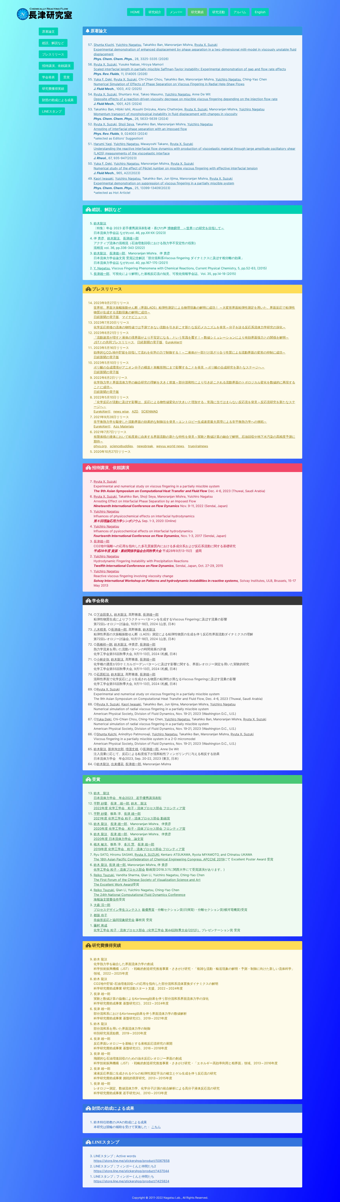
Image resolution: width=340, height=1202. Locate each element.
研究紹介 (155, 12)
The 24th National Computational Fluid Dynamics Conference (139, 895)
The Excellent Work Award (113, 884)
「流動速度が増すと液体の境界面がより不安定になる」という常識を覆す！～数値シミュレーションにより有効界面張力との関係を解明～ (191, 337)
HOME (135, 12)
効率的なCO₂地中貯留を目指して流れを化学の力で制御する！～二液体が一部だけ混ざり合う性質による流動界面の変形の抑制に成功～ (189, 352)
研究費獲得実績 (53, 89)
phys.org (100, 446)
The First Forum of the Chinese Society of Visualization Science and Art (147, 880)
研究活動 (218, 12)
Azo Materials (123, 426)
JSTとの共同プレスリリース (114, 342)
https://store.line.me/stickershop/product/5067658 (132, 1161)
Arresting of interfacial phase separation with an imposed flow (140, 129)
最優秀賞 (148, 910)
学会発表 (48, 77)
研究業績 (197, 12)
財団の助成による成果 (58, 100)
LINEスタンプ (52, 111)
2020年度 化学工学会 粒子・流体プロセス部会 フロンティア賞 (139, 829)
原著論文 (48, 31)
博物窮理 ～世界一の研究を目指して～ (195, 228)
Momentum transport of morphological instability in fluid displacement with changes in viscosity (165, 114)
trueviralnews (198, 446)
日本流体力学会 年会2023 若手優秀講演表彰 (127, 798)
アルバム (240, 12)
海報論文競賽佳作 (106, 899)
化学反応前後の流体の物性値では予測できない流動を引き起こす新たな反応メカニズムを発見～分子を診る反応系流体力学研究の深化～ (190, 327)
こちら (156, 1127)
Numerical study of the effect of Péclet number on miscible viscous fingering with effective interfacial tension (176, 168)
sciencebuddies (121, 446)
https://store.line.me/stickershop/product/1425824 (131, 1181)
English (260, 12)
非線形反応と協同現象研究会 (114, 920)
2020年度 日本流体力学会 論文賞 (118, 839)
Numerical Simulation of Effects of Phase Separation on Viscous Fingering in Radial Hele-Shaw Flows (169, 84)
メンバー (176, 12)
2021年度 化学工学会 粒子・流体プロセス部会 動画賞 (132, 818)
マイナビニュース (134, 317)
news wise (121, 411)
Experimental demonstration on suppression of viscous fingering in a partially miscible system (164, 183)
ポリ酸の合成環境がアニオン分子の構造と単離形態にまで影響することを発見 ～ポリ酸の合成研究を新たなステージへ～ (179, 367)
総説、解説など (53, 43)
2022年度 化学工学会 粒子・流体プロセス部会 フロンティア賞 (139, 808)
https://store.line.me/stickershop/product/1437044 (131, 1171)
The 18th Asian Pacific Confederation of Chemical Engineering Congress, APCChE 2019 (159, 859)
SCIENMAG (149, 411)
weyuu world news (170, 446)
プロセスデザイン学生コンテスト (117, 910)
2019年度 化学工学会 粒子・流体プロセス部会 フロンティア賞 (139, 849)
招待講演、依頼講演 (56, 66)
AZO (135, 411)
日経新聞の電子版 (106, 317)
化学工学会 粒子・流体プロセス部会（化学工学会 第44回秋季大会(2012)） (147, 930)
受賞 (66, 77)
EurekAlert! (173, 342)
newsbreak (145, 446)
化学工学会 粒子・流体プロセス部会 (119, 869)
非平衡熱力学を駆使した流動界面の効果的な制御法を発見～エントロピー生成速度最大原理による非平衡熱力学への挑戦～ (180, 422)
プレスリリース (53, 54)
